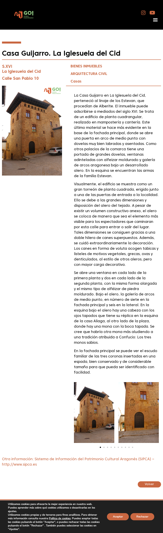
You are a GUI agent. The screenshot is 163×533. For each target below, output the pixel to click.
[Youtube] (152, 12)
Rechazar (142, 516)
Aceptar (118, 516)
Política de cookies (60, 518)
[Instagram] (143, 12)
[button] (155, 20)
